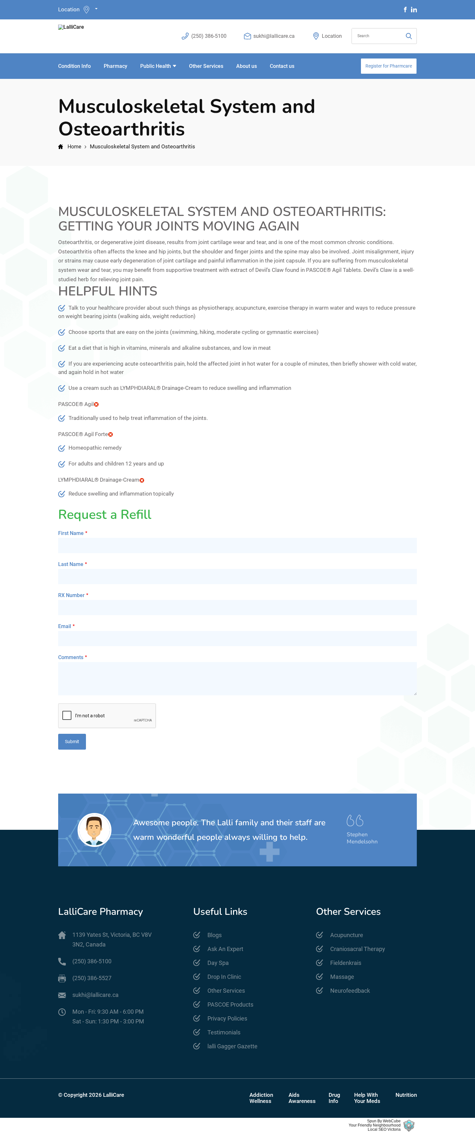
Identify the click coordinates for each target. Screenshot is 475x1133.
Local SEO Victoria (384, 1130)
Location (68, 9)
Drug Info (334, 1098)
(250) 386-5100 (209, 36)
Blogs (214, 935)
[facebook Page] (405, 9)
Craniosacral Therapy (357, 949)
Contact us (282, 66)
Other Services (206, 66)
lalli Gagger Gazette (232, 1046)
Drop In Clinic (224, 976)
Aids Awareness (302, 1098)
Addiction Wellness (261, 1098)
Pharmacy (115, 66)
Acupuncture (346, 935)
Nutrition (406, 1095)
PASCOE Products (230, 1004)
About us (246, 66)
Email (64, 626)
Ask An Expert (225, 949)
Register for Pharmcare (388, 66)
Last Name (70, 564)
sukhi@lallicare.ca (274, 36)
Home (74, 147)
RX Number (71, 595)
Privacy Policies (227, 1018)
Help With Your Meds (367, 1098)
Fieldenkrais (345, 962)
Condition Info (74, 66)
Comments (70, 657)
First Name (71, 533)
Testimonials (223, 1032)
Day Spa (218, 962)
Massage (342, 976)
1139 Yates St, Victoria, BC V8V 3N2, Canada (112, 939)
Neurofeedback (350, 990)
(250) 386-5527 (91, 978)
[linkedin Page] (414, 9)
